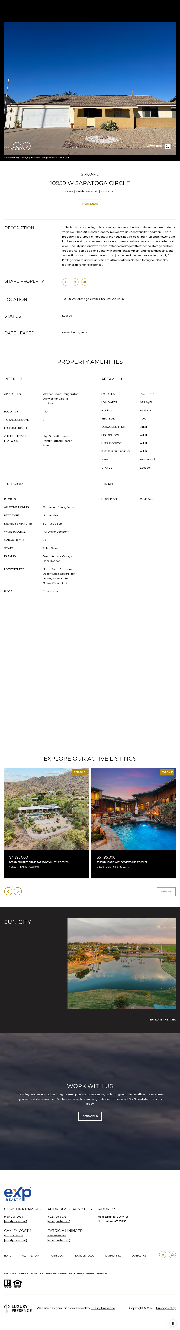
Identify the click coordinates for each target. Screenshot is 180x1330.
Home (7, 1256)
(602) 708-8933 (56, 1216)
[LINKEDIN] (162, 1254)
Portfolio (56, 1256)
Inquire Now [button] (90, 204)
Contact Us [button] (90, 1116)
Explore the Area (163, 1019)
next (26, 146)
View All (166, 891)
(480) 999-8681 (56, 1235)
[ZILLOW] (172, 1254)
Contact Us (138, 1256)
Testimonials (113, 1256)
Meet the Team (30, 1256)
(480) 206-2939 (13, 1216)
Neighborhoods (83, 1256)
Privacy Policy (166, 1308)
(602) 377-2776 (13, 1235)
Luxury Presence (103, 1308)
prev (17, 146)
